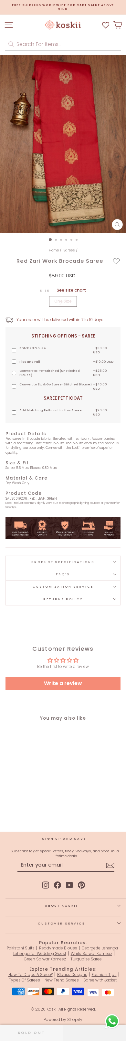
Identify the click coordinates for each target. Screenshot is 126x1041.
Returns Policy (62, 599)
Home (54, 250)
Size (63, 290)
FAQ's (63, 574)
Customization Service (63, 586)
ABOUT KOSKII (61, 905)
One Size (63, 301)
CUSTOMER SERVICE (61, 923)
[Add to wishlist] (116, 260)
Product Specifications (62, 562)
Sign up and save (64, 838)
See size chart (71, 290)
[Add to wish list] (105, 25)
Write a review (63, 683)
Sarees (69, 250)
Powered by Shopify (63, 1019)
